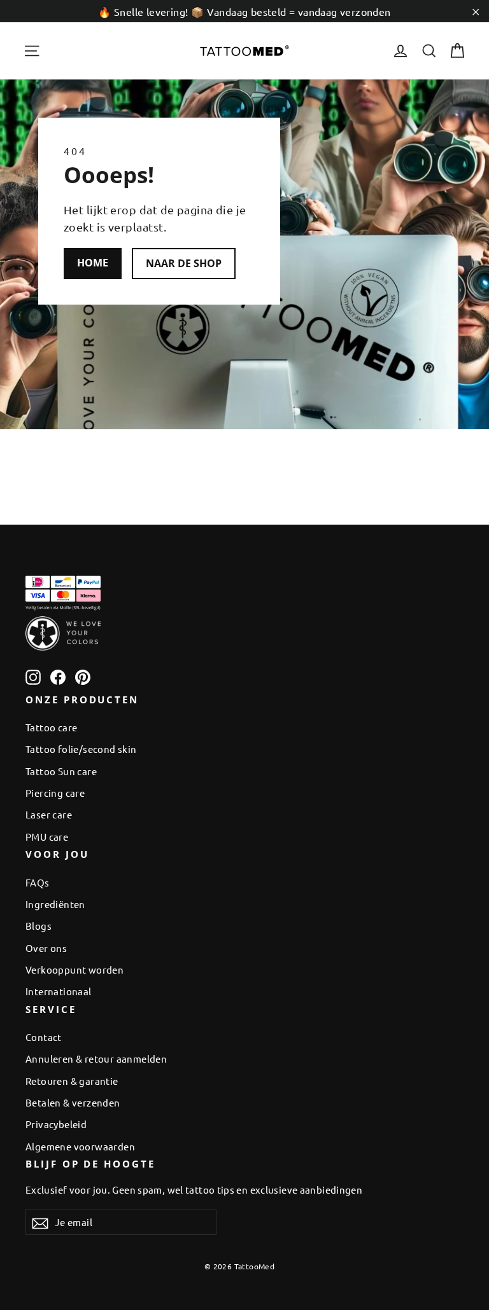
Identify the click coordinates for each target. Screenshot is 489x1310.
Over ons (46, 948)
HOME (92, 263)
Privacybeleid (56, 1124)
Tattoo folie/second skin (81, 749)
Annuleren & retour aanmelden (96, 1058)
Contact (43, 1037)
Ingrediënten (55, 904)
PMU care (46, 837)
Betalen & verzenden (72, 1102)
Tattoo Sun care (61, 771)
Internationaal (58, 991)
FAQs (37, 882)
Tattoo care (51, 727)
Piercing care (55, 793)
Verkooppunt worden (74, 969)
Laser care (48, 814)
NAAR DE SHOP (184, 263)
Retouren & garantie (71, 1081)
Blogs (38, 926)
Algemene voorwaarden (80, 1146)
